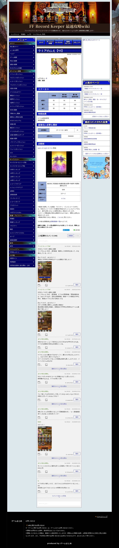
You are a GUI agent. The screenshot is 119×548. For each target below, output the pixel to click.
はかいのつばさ (43, 148)
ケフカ (50, 148)
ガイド (41, 42)
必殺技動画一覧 (55, 221)
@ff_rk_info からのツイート (91, 40)
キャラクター (59, 42)
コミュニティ (76, 42)
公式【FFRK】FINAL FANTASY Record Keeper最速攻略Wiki (59, 26)
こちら (59, 217)
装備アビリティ (68, 42)
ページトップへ (87, 183)
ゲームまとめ (66, 543)
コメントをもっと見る (59, 496)
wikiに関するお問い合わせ (36, 525)
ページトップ (102, 517)
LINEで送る (76, 230)
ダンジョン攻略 (50, 42)
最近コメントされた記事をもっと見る (96, 153)
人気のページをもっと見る (100, 116)
